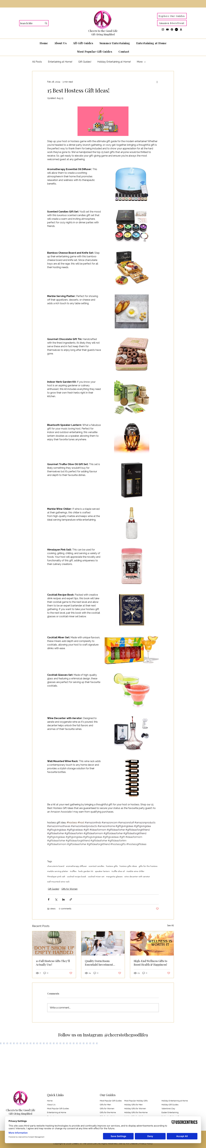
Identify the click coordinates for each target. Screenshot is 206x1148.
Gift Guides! (84, 61)
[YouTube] (167, 29)
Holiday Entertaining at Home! (114, 61)
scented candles (96, 866)
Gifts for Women (69, 889)
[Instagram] (162, 29)
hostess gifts (112, 866)
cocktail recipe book (76, 876)
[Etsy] (176, 29)
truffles (73, 871)
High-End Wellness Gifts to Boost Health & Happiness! (150, 962)
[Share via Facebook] (48, 899)
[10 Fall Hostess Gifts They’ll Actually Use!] (54, 943)
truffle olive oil (118, 871)
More (140, 61)
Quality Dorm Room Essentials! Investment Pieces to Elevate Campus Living (101, 962)
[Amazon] (180, 29)
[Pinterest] (171, 29)
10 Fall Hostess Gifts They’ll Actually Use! (53, 962)
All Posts (37, 61)
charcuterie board (55, 866)
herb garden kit (85, 871)
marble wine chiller (135, 871)
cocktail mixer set (96, 876)
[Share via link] (70, 899)
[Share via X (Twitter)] (56, 899)
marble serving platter (57, 871)
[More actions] (157, 82)
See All (170, 925)
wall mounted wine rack (58, 881)
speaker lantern (102, 871)
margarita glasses (114, 876)
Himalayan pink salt (56, 876)
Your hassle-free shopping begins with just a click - (103, 4)
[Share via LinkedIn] (63, 899)
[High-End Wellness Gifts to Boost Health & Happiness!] (152, 943)
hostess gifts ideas (128, 866)
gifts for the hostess (148, 866)
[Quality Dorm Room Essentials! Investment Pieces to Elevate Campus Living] (103, 943)
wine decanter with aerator (137, 876)
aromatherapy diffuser (76, 866)
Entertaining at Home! (60, 61)
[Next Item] (197, 1065)
